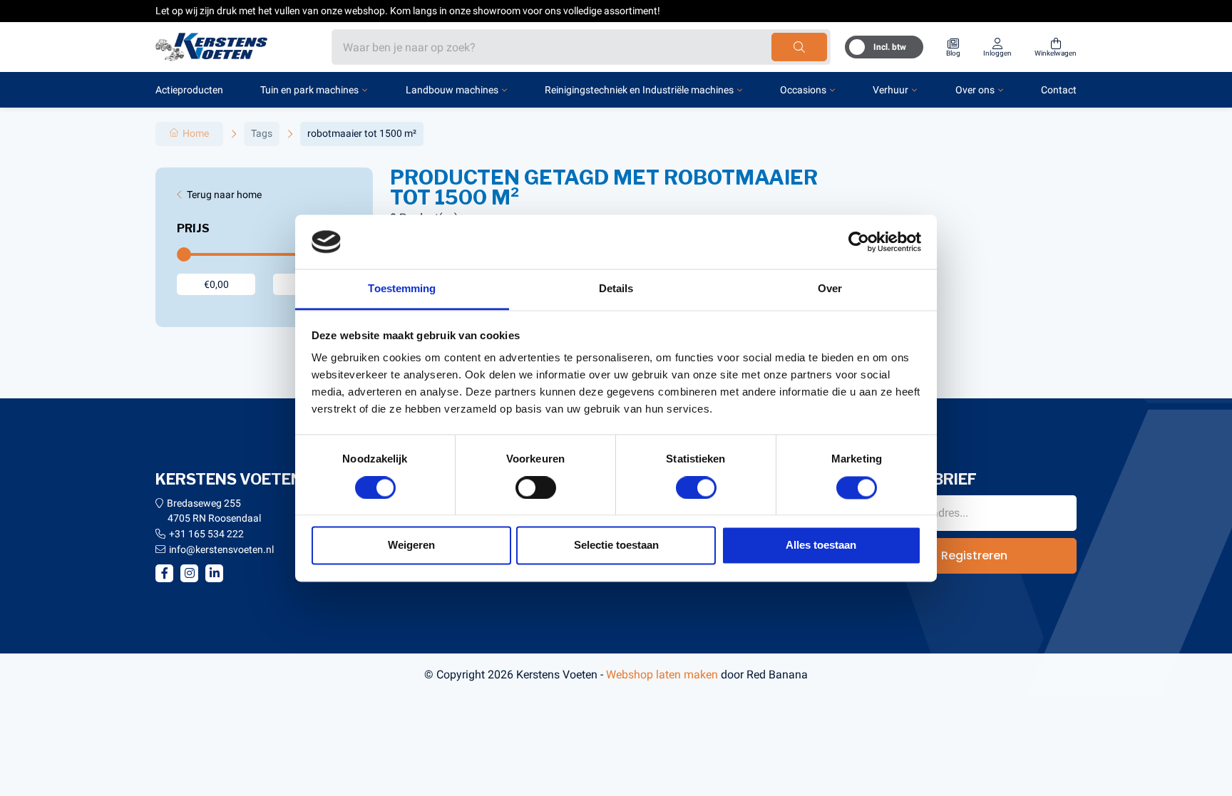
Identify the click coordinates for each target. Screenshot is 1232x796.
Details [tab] (616, 289)
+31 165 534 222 (206, 533)
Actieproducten (189, 89)
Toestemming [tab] (402, 289)
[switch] (535, 487)
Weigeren (411, 545)
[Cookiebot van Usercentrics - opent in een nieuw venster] (858, 241)
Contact (1059, 89)
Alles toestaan (821, 545)
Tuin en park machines (309, 89)
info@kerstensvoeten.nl (221, 549)
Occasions (803, 89)
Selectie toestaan (616, 545)
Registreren (974, 555)
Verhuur (890, 89)
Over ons (975, 89)
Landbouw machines (452, 89)
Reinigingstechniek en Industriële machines (639, 89)
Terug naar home (224, 194)
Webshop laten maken (662, 674)
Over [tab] (830, 289)
